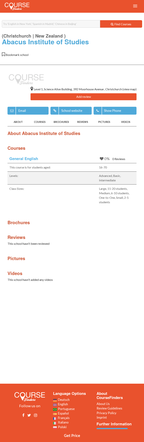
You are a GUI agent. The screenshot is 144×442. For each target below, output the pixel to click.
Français (63, 418)
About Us (103, 404)
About (18, 121)
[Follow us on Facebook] (23, 415)
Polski (62, 427)
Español (63, 413)
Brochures (61, 121)
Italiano (63, 422)
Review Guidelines (109, 408)
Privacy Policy (106, 413)
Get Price (72, 435)
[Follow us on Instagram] (35, 415)
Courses (40, 121)
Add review (83, 96)
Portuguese (66, 409)
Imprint (102, 417)
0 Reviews (118, 159)
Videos (125, 121)
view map (129, 89)
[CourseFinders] (17, 6)
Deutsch (63, 400)
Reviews (82, 121)
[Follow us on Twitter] (29, 415)
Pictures (104, 121)
